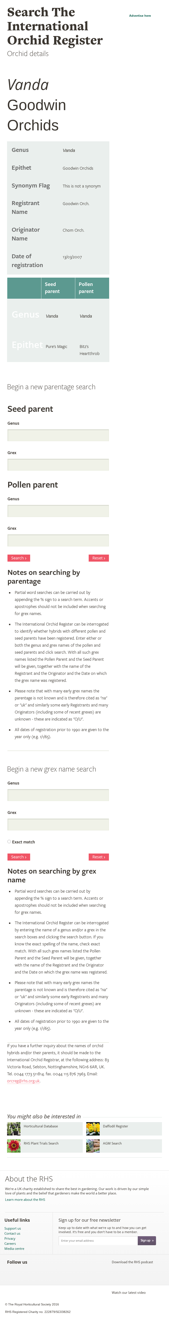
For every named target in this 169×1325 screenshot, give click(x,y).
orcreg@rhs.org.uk (23, 1081)
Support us (12, 1228)
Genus (13, 423)
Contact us (12, 1233)
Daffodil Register (115, 1126)
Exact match (23, 842)
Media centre (14, 1249)
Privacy (9, 1238)
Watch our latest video (129, 1292)
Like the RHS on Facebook (34, 1262)
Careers (10, 1243)
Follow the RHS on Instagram (83, 1262)
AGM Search (112, 1143)
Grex (11, 452)
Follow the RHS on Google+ (73, 1262)
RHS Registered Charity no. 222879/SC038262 (38, 1312)
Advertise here (140, 15)
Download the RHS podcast (132, 1262)
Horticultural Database (41, 1126)
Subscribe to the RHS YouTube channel (54, 1262)
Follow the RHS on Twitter (44, 1262)
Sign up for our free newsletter (90, 1220)
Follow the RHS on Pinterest (63, 1262)
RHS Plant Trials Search (41, 1143)
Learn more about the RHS (25, 1200)
